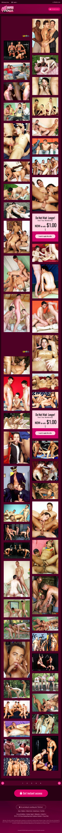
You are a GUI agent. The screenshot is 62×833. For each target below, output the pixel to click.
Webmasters (37, 814)
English (14, 2)
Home (19, 811)
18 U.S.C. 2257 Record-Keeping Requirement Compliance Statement (28, 816)
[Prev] (2, 783)
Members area (57, 2)
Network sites (6, 2)
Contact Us (43, 814)
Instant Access (36, 811)
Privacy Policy (45, 816)
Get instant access (55, 9)
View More (42, 811)
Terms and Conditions (20, 814)
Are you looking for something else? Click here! (32, 807)
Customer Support (30, 814)
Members (23, 811)
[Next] (59, 783)
